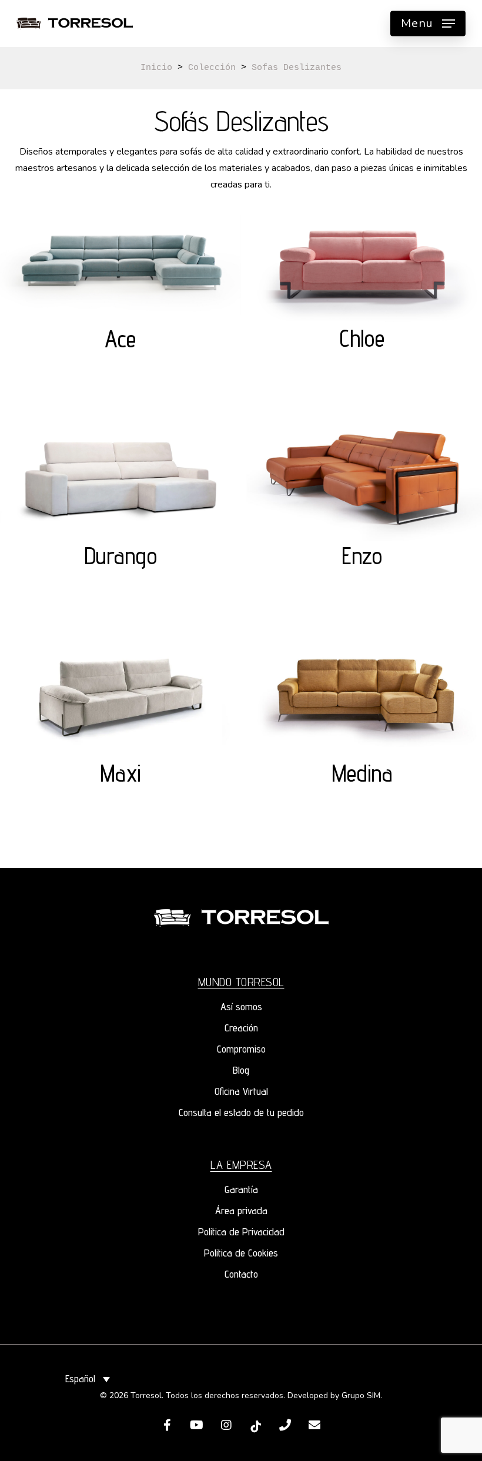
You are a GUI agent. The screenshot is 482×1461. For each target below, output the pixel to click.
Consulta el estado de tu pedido (241, 1112)
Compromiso (241, 1049)
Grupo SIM (361, 1395)
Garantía (241, 1189)
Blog (241, 1070)
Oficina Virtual (241, 1091)
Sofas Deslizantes (297, 68)
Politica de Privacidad (241, 1231)
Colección (212, 68)
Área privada (241, 1210)
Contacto (241, 1274)
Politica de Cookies (241, 1252)
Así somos (241, 1006)
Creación (241, 1027)
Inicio (156, 68)
